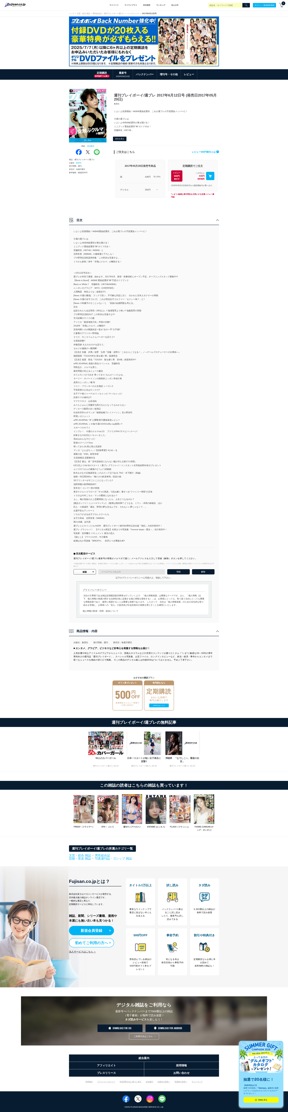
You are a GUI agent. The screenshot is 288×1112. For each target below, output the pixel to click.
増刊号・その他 (169, 74)
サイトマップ (197, 1082)
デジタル (124, 189)
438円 (148, 177)
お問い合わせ (181, 1072)
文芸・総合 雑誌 (83, 13)
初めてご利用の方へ (91, 943)
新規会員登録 (91, 930)
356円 (148, 189)
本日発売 (146, 5)
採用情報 (181, 1065)
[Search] (246, 5)
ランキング (160, 5)
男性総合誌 (97, 13)
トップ (71, 13)
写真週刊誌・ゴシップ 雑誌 (113, 858)
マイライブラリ (130, 5)
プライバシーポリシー (106, 1082)
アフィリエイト (106, 1065)
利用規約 (89, 1082)
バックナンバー (133, 13)
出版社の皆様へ (164, 1082)
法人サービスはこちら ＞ (82, 951)
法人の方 (174, 5)
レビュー (189, 74)
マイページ (114, 5)
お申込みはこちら (159, 705)
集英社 (79, 163)
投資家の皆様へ (181, 1082)
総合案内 (144, 1058)
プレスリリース (106, 1072)
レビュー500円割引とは (205, 152)
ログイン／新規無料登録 (264, 5)
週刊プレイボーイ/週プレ (114, 13)
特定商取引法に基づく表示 (130, 1082)
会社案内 (149, 1082)
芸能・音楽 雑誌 (80, 858)
